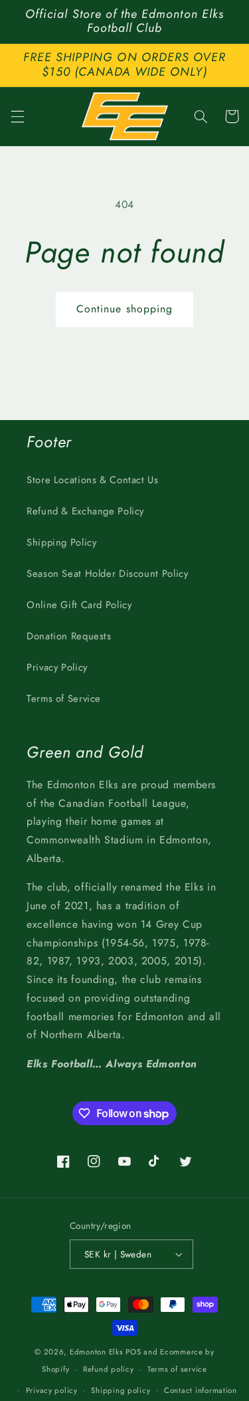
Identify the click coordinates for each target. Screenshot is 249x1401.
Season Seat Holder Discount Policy (107, 573)
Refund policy (108, 1369)
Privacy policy (52, 1390)
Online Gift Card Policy (79, 604)
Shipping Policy (61, 542)
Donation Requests (69, 636)
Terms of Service (64, 698)
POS (133, 1352)
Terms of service (177, 1369)
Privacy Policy (57, 667)
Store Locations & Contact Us (93, 480)
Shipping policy (120, 1390)
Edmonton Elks (97, 1352)
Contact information (200, 1390)
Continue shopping (124, 308)
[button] (17, 116)
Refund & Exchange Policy (85, 511)
